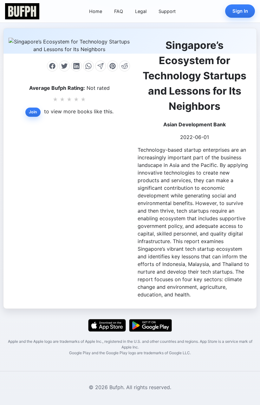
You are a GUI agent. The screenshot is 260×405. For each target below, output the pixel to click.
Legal (140, 11)
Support (167, 11)
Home (95, 11)
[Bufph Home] (22, 11)
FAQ (118, 11)
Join (33, 112)
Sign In (240, 11)
